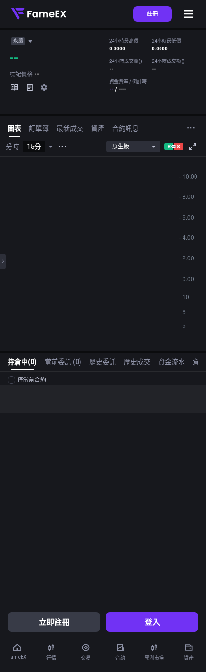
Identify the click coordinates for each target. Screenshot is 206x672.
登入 (152, 622)
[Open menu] (189, 14)
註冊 (152, 13)
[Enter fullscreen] (192, 146)
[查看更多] (62, 146)
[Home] (38, 14)
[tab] (14, 130)
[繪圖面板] (3, 261)
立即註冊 (54, 622)
